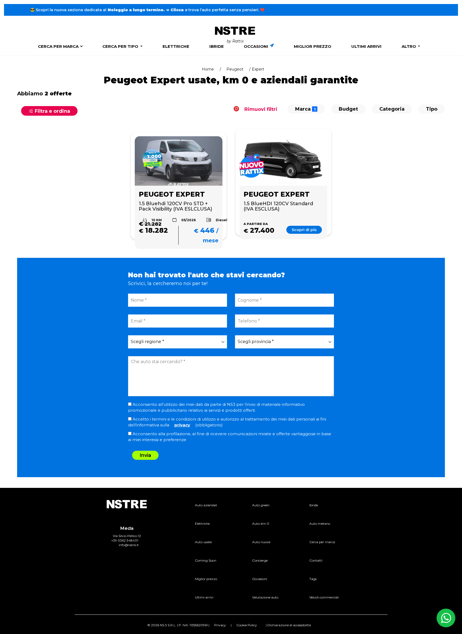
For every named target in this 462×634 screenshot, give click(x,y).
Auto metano (319, 524)
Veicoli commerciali (324, 597)
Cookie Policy (246, 625)
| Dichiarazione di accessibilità (288, 625)
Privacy (220, 625)
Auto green (261, 505)
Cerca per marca (58, 46)
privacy (182, 424)
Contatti (315, 560)
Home (208, 69)
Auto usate (203, 542)
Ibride (216, 46)
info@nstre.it (129, 545)
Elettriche (176, 46)
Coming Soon (205, 560)
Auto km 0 (260, 524)
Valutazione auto (265, 597)
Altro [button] (409, 46)
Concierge (260, 560)
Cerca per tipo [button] (120, 46)
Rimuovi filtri (260, 109)
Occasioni (256, 46)
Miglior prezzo (312, 46)
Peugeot (234, 69)
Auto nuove (261, 542)
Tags (313, 579)
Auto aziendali (206, 505)
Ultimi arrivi (366, 46)
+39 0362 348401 (124, 540)
